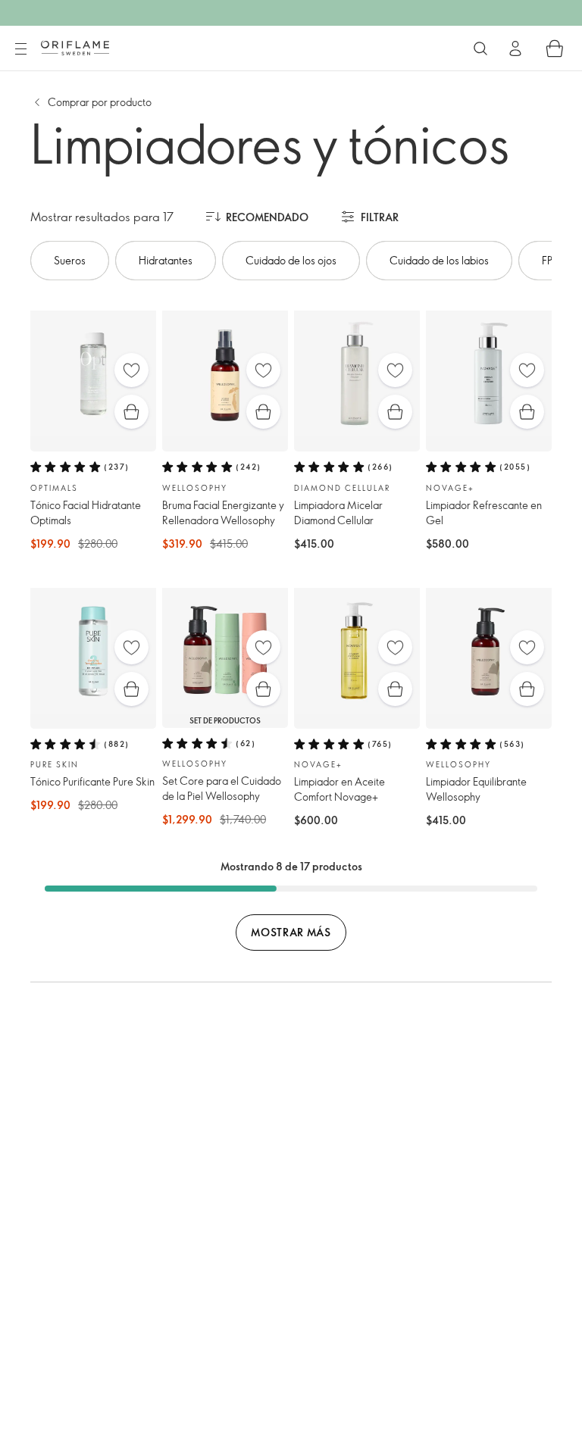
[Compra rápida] (131, 412)
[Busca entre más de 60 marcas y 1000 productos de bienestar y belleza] (480, 48)
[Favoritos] (131, 370)
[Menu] (20, 49)
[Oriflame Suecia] (75, 47)
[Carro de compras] (555, 48)
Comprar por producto (100, 102)
